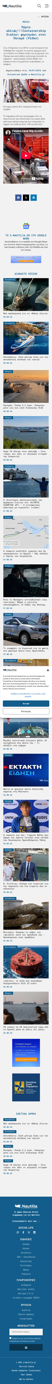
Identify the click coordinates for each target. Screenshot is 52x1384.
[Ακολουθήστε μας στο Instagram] (18, 1232)
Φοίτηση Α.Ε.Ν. (26, 1293)
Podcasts (26, 1273)
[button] (47, 670)
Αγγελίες (26, 1310)
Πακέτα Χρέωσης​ (26, 1314)
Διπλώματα (26, 1284)
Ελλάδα (26, 1244)
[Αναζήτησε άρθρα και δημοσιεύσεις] (39, 6)
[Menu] (47, 6)
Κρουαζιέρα (26, 1261)
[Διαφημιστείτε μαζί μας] (26, 259)
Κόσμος (26, 1248)
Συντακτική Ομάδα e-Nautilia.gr (26, 74)
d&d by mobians (26, 1379)
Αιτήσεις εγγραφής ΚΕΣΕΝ (26, 1297)
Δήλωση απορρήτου (19, 1370)
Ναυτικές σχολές (26, 1289)
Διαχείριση (35, 1370)
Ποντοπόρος (26, 1265)
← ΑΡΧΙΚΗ (43, 16)
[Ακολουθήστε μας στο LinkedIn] (34, 1232)
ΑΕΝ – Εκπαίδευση (26, 1256)
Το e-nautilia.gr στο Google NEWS (26, 237)
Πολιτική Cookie (26, 1366)
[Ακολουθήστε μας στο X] (29, 1232)
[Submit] (26, 1347)
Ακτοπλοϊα (26, 1252)
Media (26, 21)
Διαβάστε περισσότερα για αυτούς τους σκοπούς (28, 694)
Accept (26, 703)
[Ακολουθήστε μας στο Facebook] (23, 1232)
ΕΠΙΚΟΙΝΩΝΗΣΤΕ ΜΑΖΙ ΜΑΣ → (26, 1221)
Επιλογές (26, 711)
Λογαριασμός (26, 1318)
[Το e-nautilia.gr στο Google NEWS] (26, 226)
